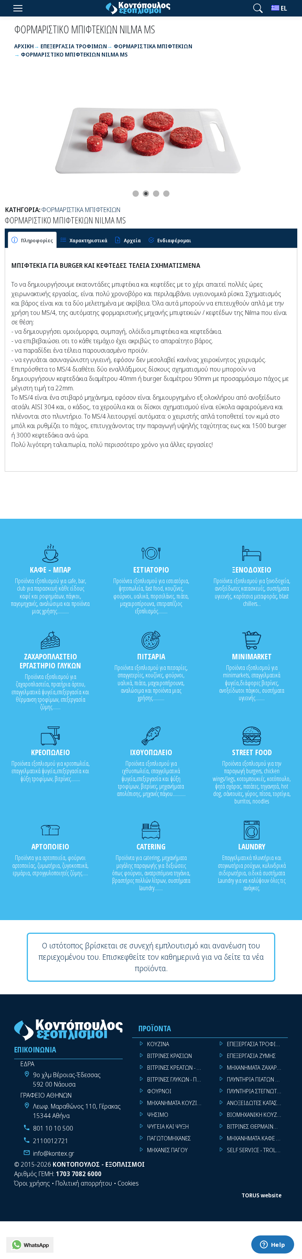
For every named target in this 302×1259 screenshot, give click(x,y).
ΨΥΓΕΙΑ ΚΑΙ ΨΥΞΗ (168, 1126)
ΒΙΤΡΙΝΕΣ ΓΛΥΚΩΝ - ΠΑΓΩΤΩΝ (177, 1079)
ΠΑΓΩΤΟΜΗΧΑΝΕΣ (169, 1138)
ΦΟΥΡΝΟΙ (159, 1091)
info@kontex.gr (53, 1153)
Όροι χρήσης (32, 1183)
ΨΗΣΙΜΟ (157, 1114)
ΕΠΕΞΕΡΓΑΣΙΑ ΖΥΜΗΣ (251, 1056)
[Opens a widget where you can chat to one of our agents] (272, 1245)
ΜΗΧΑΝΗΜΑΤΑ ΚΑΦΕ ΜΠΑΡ (257, 1138)
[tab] (32, 240)
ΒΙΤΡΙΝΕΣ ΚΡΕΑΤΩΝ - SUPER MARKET (177, 1067)
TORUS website (261, 1195)
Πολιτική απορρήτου (83, 1183)
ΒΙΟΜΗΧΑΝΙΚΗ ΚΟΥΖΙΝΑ (256, 1114)
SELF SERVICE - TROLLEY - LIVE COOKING (257, 1150)
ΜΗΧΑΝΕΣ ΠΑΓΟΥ (167, 1150)
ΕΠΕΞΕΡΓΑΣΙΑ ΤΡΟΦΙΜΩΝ (257, 1044)
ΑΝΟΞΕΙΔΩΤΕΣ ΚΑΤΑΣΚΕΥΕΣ (257, 1103)
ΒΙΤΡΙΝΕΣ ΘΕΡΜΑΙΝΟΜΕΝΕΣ (257, 1126)
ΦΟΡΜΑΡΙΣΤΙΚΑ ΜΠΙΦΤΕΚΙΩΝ (80, 209)
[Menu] (17, 8)
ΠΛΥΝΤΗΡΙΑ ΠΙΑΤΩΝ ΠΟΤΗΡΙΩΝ (257, 1079)
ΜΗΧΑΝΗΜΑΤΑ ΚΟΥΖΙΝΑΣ (176, 1103)
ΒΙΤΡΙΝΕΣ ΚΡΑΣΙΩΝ (169, 1056)
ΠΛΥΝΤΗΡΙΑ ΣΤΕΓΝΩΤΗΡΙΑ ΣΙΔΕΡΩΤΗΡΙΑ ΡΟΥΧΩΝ (257, 1091)
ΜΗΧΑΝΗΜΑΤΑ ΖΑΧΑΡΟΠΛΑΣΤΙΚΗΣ (257, 1067)
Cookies (128, 1183)
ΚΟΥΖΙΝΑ (158, 1044)
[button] (258, 8)
